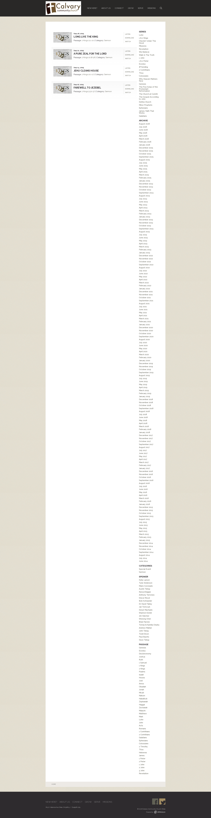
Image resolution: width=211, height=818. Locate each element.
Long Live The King (86, 36)
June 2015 (143, 525)
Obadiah (142, 687)
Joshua (142, 657)
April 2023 (143, 244)
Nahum (142, 696)
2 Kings (85, 40)
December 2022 (146, 256)
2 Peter (142, 761)
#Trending (143, 67)
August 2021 (144, 303)
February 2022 (145, 285)
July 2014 (143, 558)
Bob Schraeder (145, 601)
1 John (141, 58)
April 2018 (143, 423)
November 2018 (146, 402)
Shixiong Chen (145, 619)
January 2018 (144, 432)
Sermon (107, 40)
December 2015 (146, 507)
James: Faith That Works (146, 112)
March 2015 (144, 534)
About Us (106, 8)
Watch (128, 41)
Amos (141, 684)
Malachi (142, 711)
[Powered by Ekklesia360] (159, 812)
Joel (141, 681)
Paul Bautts (144, 637)
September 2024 (146, 193)
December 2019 (146, 363)
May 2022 (143, 277)
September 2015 (146, 516)
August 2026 (144, 124)
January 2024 (144, 217)
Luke (141, 35)
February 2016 (145, 501)
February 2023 (145, 250)
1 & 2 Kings (143, 38)
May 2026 (143, 133)
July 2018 (143, 414)
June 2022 (143, 274)
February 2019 (145, 393)
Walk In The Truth (146, 55)
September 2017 (146, 444)
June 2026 (143, 130)
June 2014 (143, 561)
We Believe (144, 52)
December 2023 (146, 220)
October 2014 (145, 549)
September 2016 (146, 480)
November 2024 (146, 187)
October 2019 (145, 369)
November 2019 (146, 366)
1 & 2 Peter (143, 61)
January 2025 (144, 181)
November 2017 (146, 438)
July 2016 (143, 486)
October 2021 (145, 297)
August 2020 (144, 339)
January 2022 (144, 289)
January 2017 (144, 468)
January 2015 (144, 540)
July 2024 (143, 199)
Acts (141, 725)
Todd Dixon (144, 634)
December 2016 (146, 471)
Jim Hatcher (144, 616)
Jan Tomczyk (144, 607)
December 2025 (146, 148)
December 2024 (146, 184)
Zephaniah (143, 702)
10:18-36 (91, 57)
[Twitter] (162, 801)
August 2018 (144, 411)
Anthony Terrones (146, 595)
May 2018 (143, 420)
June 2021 (143, 309)
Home (54, 784)
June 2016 (143, 489)
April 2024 (143, 208)
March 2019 (144, 390)
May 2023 (143, 241)
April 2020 (143, 351)
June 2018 (143, 417)
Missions (152, 8)
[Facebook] (155, 801)
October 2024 (145, 190)
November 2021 (146, 295)
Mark (141, 717)
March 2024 (144, 211)
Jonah (141, 690)
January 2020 (144, 360)
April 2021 (143, 315)
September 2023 (146, 229)
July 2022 (143, 271)
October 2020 (145, 333)
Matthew (143, 713)
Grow (131, 8)
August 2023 (144, 232)
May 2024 (143, 205)
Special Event (145, 569)
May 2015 (143, 528)
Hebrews (143, 752)
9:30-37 (91, 91)
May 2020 (143, 348)
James (142, 755)
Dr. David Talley (145, 604)
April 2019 (143, 387)
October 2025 (145, 154)
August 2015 (144, 519)
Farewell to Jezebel (87, 87)
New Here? (92, 8)
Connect (119, 8)
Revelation (143, 49)
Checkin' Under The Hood (147, 42)
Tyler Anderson (145, 583)
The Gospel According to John (149, 98)
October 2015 (145, 513)
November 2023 (146, 223)
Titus (141, 73)
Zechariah (143, 708)
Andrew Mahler (145, 628)
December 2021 (146, 291)
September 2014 (146, 552)
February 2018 (145, 429)
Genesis (142, 84)
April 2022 (143, 279)
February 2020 (145, 357)
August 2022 (144, 268)
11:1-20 (91, 40)
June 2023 (143, 238)
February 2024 (145, 214)
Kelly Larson (144, 580)
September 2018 (146, 408)
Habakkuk (143, 699)
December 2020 (146, 327)
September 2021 (146, 301)
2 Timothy (143, 747)
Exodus (142, 64)
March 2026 (144, 139)
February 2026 (145, 142)
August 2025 (144, 160)
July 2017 (143, 450)
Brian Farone (144, 622)
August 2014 (144, 555)
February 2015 (145, 537)
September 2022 (146, 265)
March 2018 (144, 426)
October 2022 (145, 262)
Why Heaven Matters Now (148, 80)
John (141, 723)
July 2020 (143, 342)
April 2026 (143, 136)
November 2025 (146, 151)
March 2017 (144, 462)
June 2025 (143, 166)
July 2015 (143, 522)
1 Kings (142, 666)
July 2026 (143, 127)
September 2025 (146, 157)
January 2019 (144, 396)
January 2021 (144, 324)
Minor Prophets (145, 105)
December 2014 (146, 543)
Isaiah (141, 675)
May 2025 (143, 169)
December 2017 (146, 435)
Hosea (142, 678)
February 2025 (145, 178)
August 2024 (144, 196)
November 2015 (146, 510)
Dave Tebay (144, 640)
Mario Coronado (146, 586)
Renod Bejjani (145, 592)
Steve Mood (144, 598)
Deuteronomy (145, 654)
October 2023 (145, 226)
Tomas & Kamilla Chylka (149, 625)
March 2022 (144, 283)
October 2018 (145, 405)
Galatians (143, 116)
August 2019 (144, 375)
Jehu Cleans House (86, 70)
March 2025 (144, 175)
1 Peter (142, 758)
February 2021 (145, 321)
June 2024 (143, 202)
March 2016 (144, 498)
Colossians (143, 76)
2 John (141, 767)
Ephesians (143, 108)
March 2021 (144, 318)
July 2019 (143, 378)
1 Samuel (143, 663)
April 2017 (143, 459)
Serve (140, 8)
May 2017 (143, 456)
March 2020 (144, 354)
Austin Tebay (144, 589)
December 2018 (146, 399)
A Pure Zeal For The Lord (90, 53)
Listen (127, 34)
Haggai (142, 705)
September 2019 (146, 372)
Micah (141, 693)
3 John (141, 770)
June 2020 (143, 345)
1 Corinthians (144, 731)
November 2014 (146, 546)
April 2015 (143, 531)
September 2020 (146, 336)
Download (129, 38)
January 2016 (144, 504)
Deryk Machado (146, 610)
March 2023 (144, 247)
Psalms (142, 672)
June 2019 (143, 381)
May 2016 (143, 492)
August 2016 (144, 483)
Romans (142, 729)
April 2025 (143, 172)
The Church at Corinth (148, 94)
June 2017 (143, 453)
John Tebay (144, 631)
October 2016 (145, 477)
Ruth (141, 660)
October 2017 (145, 441)
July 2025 (143, 163)
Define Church (145, 102)
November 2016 (146, 474)
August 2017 (144, 447)
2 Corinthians (144, 70)
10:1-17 (91, 74)
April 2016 (143, 495)
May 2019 (143, 384)
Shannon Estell (145, 613)
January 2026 (144, 145)
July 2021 (143, 307)
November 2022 (146, 259)
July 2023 (143, 235)
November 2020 (146, 330)
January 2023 (144, 253)
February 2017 (145, 465)
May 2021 (143, 313)
